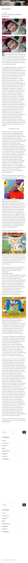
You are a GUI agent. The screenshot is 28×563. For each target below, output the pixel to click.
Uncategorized (5, 443)
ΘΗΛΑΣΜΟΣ (5, 453)
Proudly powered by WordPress (8, 559)
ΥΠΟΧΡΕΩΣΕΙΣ (5, 459)
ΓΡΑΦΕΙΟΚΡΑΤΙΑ (6, 451)
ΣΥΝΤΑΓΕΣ (4, 456)
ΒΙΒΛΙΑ (3, 448)
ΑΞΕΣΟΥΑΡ (4, 445)
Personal (4, 440)
